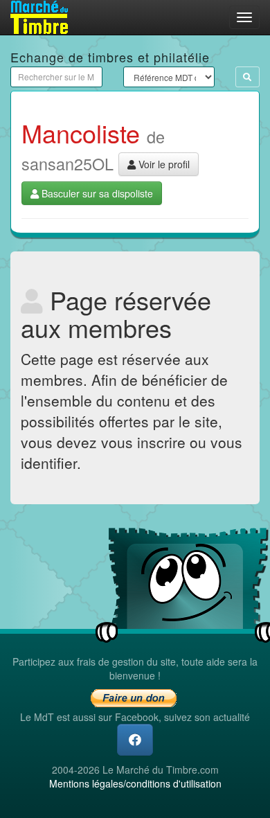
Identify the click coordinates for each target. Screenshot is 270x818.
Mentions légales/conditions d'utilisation (135, 783)
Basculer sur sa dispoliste (96, 193)
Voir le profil (163, 164)
